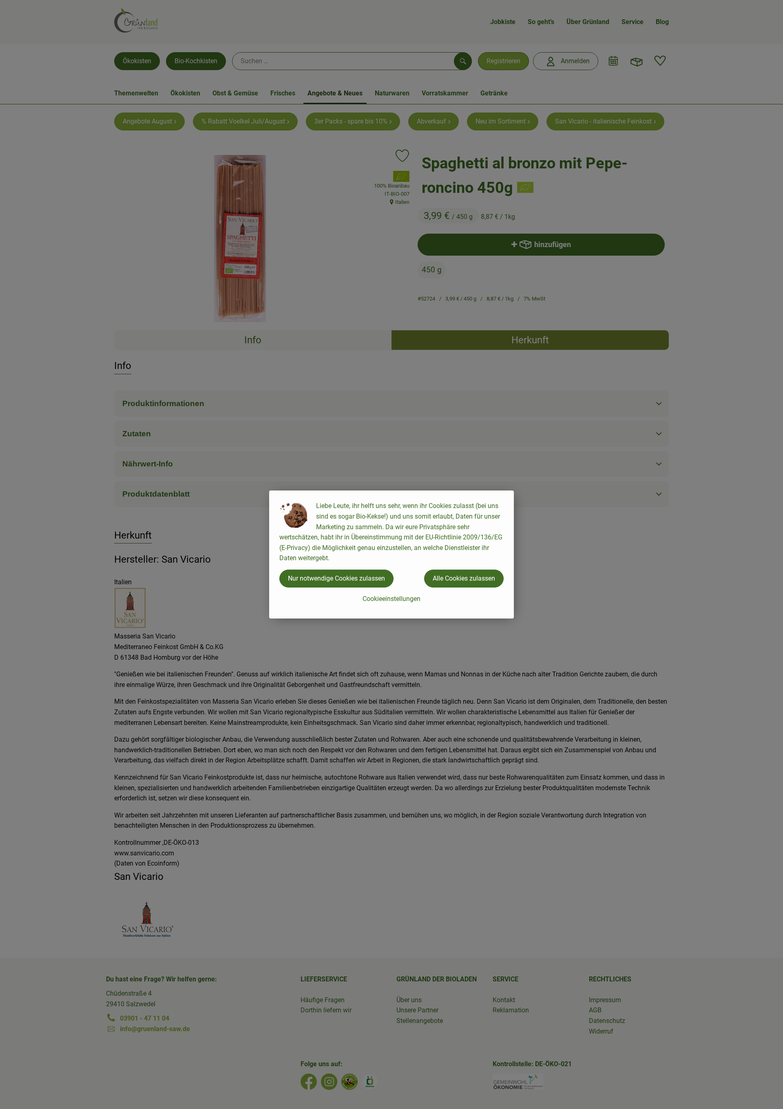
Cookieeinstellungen (391, 599)
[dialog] (391, 554)
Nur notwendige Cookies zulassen (336, 578)
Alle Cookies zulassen (464, 578)
